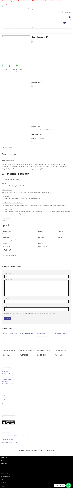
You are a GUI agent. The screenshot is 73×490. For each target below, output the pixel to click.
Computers (4, 463)
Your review (8, 279)
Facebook (3, 408)
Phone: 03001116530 (7, 439)
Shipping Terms (6, 373)
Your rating (8, 273)
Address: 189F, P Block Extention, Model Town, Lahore (16, 436)
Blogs (3, 399)
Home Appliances (5, 476)
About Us (4, 393)
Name (6, 299)
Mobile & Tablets (5, 457)
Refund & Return (6, 379)
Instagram (11, 408)
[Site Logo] (7, 6)
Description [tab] (8, 147)
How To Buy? (5, 381)
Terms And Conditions (8, 377)
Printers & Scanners (6, 473)
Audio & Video (4, 470)
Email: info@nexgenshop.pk (9, 442)
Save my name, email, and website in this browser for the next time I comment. (30, 314)
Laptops (3, 460)
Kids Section (4, 483)
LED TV (2, 479)
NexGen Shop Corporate (8, 384)
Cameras (3, 467)
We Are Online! (59, 485)
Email (6, 306)
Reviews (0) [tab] (8, 150)
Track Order (5, 371)
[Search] (41, 8)
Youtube (7, 408)
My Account (67, 12)
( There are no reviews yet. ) (47, 129)
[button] (69, 22)
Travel (2, 486)
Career (3, 395)
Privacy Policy (5, 375)
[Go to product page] (10, 340)
